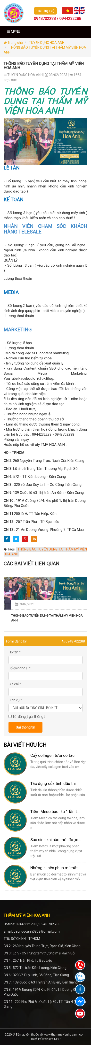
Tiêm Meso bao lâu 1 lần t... (55, 811)
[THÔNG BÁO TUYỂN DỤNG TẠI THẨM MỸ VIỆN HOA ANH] (45, 593)
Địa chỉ (14, 684)
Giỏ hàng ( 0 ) (45, 11)
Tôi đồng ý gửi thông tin (30, 717)
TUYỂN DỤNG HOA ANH (46, 43)
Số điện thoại (19, 668)
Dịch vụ (15, 700)
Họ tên (14, 652)
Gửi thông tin (25, 727)
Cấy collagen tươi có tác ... (54, 755)
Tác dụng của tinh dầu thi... (54, 783)
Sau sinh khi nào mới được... (55, 839)
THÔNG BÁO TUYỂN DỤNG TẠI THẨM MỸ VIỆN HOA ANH (47, 618)
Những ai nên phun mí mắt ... (56, 867)
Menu (15, 32)
